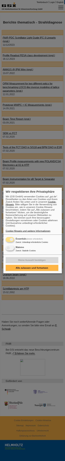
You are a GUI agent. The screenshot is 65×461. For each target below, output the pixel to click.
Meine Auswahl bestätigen (32, 260)
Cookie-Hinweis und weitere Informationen (28, 231)
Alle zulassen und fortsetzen (32, 268)
